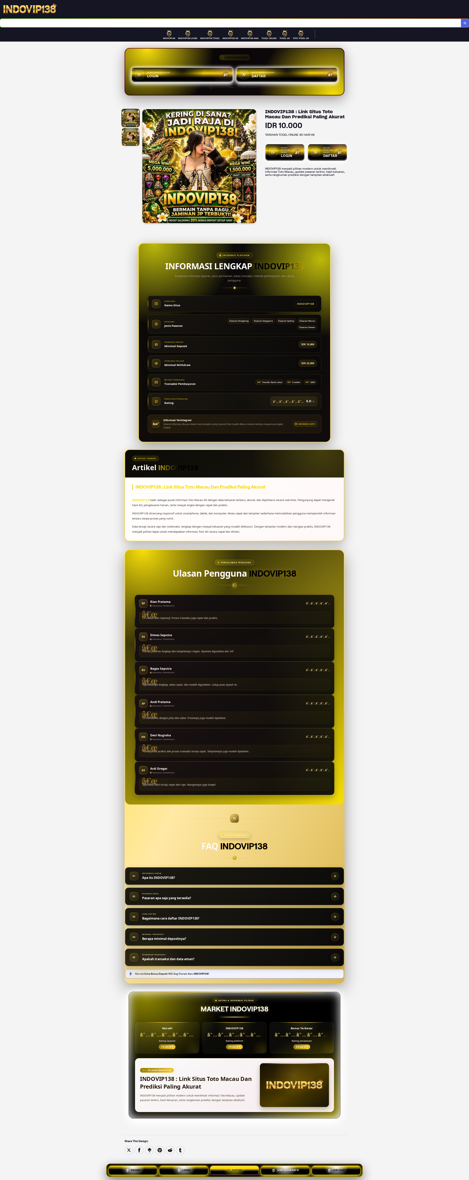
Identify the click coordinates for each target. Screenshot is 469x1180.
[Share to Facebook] (139, 1149)
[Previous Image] (145, 166)
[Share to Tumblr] (180, 1149)
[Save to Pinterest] (159, 1149)
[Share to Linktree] (149, 1149)
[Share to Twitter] (129, 1149)
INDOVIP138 (140, 500)
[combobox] (230, 23)
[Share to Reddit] (170, 1149)
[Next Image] (253, 166)
